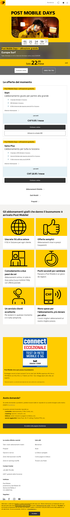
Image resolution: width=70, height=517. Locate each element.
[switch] (61, 2)
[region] (35, 508)
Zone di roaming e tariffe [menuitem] (11, 461)
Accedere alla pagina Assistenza (35, 426)
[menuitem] (58, 2)
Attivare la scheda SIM (35, 133)
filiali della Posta (11, 280)
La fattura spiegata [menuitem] (41, 453)
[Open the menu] (67, 2)
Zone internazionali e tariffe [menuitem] (12, 457)
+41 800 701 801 (8, 470)
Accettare (34, 513)
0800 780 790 (49, 70)
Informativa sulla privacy (23, 505)
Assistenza (11, 405)
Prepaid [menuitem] (5, 448)
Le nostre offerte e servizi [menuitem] (11, 440)
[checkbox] (63, 2)
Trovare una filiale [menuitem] (41, 461)
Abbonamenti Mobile (34, 189)
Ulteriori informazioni (10, 110)
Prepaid (34, 201)
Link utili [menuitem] (38, 440)
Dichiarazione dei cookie (43, 505)
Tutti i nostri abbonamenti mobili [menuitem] (13, 444)
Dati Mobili (34, 195)
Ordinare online (21, 70)
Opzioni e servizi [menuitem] (8, 453)
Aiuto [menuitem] (36, 448)
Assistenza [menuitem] (50, 2)
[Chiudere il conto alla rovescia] (46, 41)
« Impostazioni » (31, 509)
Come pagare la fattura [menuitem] (42, 457)
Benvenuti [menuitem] (38, 444)
